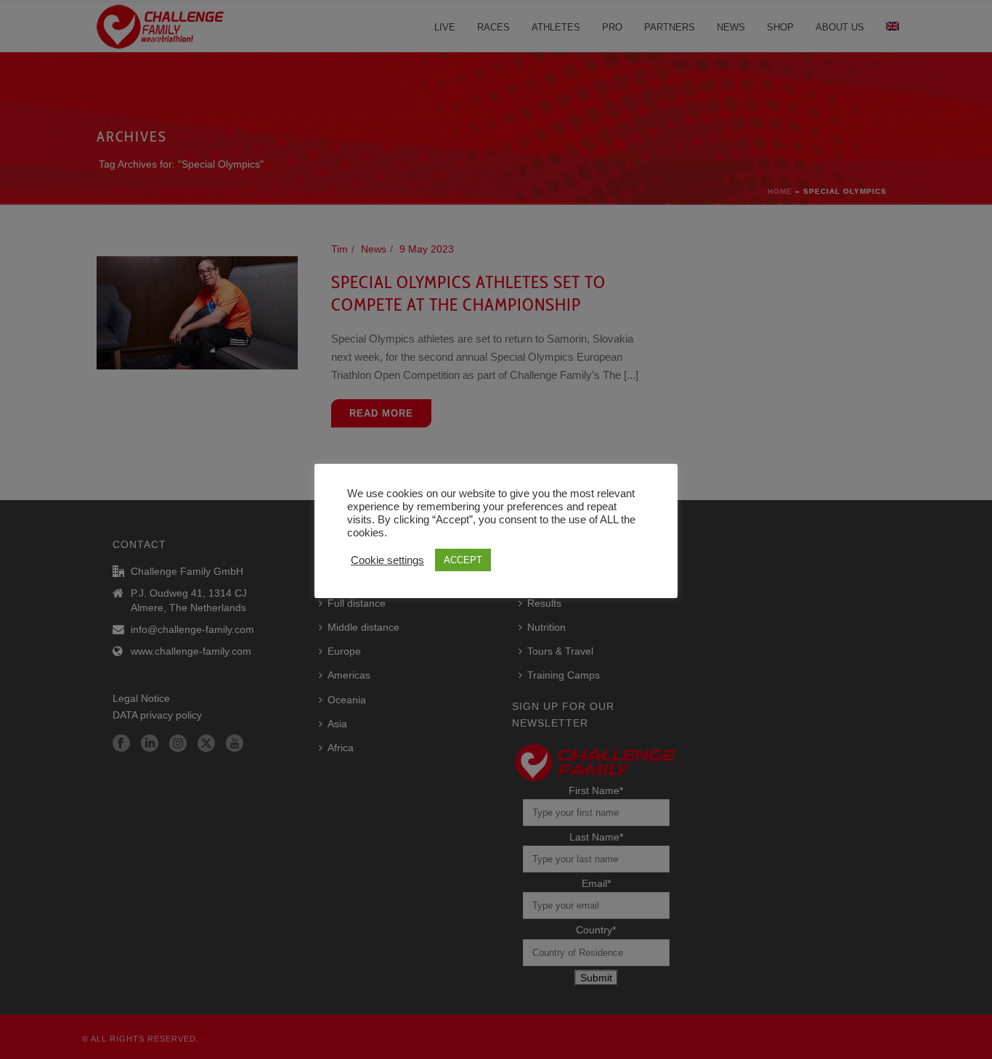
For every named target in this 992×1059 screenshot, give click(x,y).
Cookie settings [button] (387, 560)
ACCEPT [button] (463, 560)
